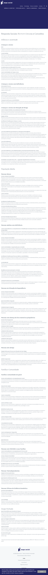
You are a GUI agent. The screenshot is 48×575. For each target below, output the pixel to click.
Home (20, 34)
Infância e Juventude (9, 8)
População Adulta (20, 8)
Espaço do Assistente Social (24, 560)
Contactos (24, 568)
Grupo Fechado (42, 8)
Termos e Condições (34, 6)
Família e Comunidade (32, 8)
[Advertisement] (24, 19)
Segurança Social (24, 564)
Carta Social (24, 562)
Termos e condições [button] (19, 573)
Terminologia (26, 6)
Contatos (40, 6)
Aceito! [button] (41, 571)
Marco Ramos (28, 555)
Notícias (21, 6)
